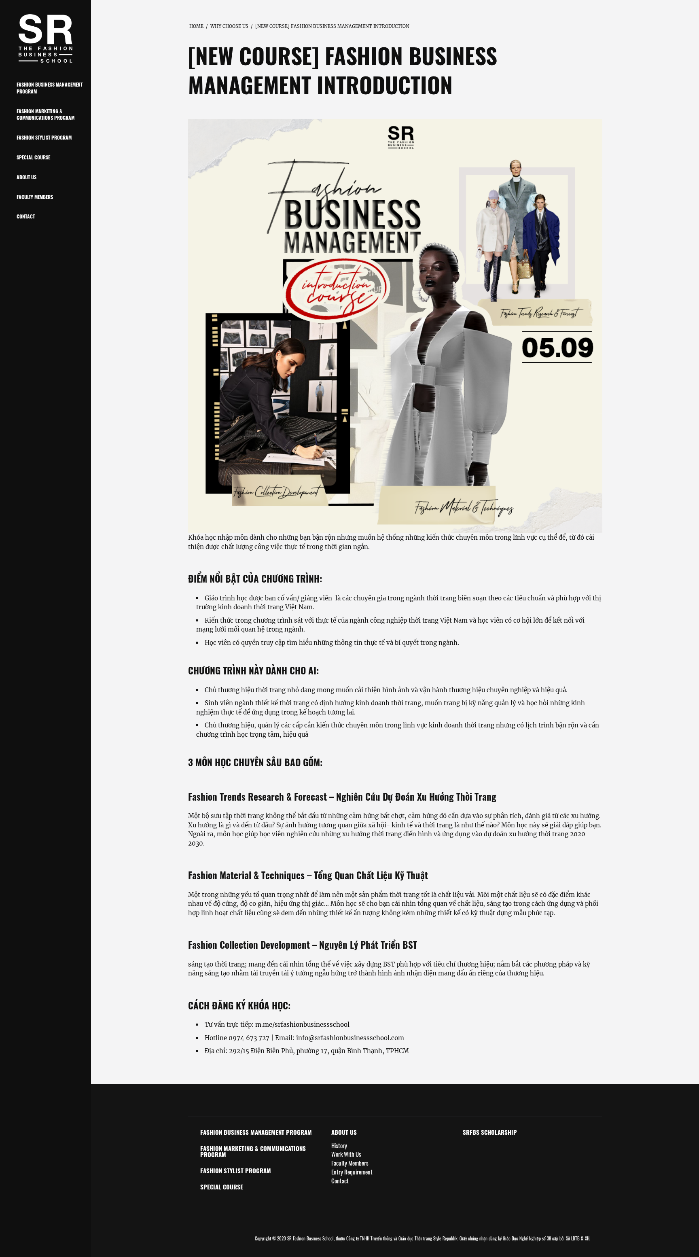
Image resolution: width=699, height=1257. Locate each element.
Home (196, 26)
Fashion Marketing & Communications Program (45, 114)
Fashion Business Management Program (50, 88)
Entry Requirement (352, 1172)
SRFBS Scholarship (490, 1132)
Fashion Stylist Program (44, 137)
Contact (26, 216)
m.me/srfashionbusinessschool (302, 1024)
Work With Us (346, 1154)
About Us (26, 177)
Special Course (33, 157)
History (339, 1145)
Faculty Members (35, 196)
